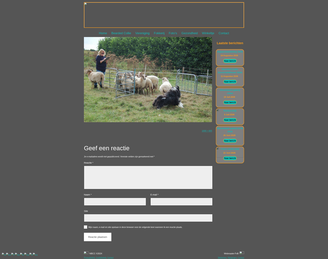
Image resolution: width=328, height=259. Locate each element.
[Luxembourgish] (22, 254)
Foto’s (173, 33)
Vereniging (142, 33)
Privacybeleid (89, 257)
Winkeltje (208, 33)
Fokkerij (159, 33)
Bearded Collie (121, 33)
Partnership (230, 111)
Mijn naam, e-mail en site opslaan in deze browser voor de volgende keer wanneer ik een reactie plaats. (135, 227)
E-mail (154, 194)
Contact (224, 33)
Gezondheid (189, 33)
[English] (8, 254)
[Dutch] (4, 254)
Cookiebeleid (101, 257)
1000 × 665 (207, 131)
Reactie (88, 163)
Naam (88, 194)
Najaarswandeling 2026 (230, 51)
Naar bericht (230, 61)
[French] (13, 254)
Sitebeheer (222, 257)
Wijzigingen (232, 257)
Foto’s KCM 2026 (230, 149)
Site (86, 211)
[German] (17, 254)
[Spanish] (35, 254)
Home (103, 33)
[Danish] (26, 254)
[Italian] (31, 254)
